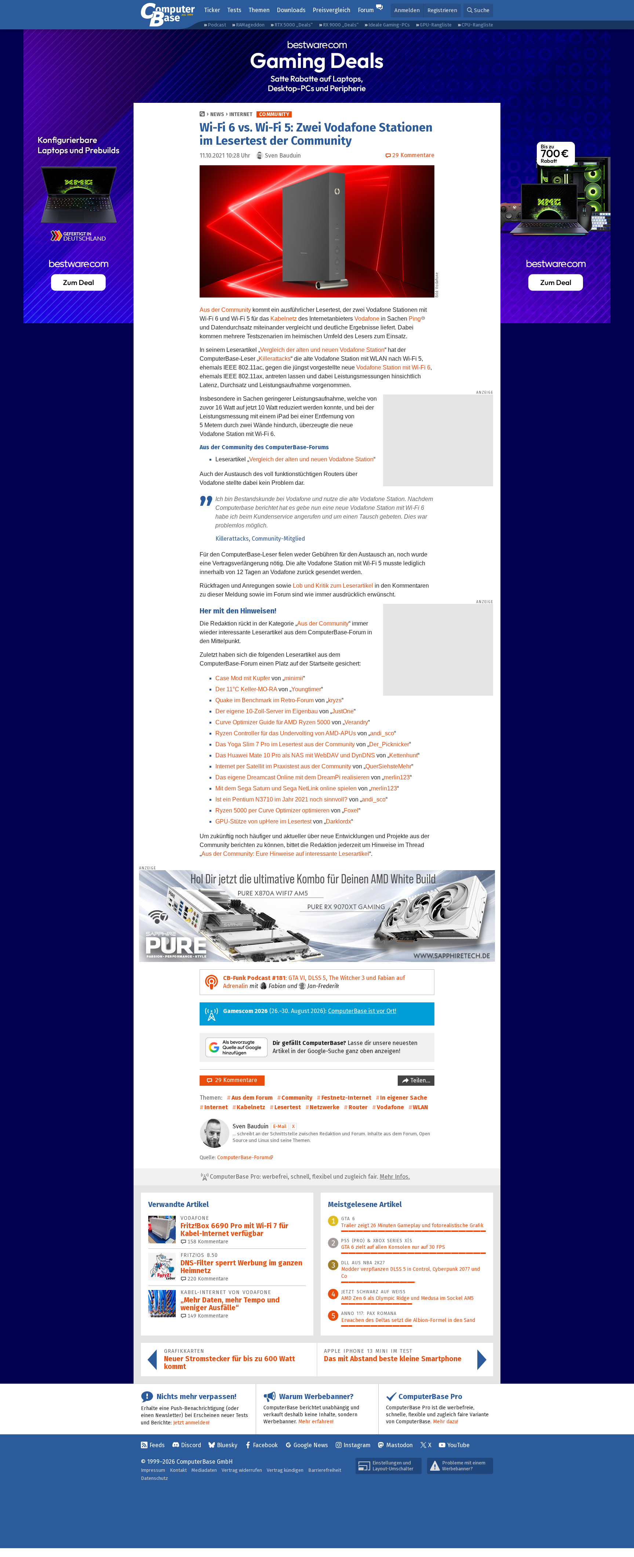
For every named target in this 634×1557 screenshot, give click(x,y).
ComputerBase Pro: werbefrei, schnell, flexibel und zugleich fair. (309, 1176)
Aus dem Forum (252, 1097)
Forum (366, 10)
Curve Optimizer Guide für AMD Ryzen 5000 (272, 722)
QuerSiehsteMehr (388, 766)
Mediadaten (204, 1470)
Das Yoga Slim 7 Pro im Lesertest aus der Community (285, 744)
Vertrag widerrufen (242, 1470)
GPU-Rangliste (436, 25)
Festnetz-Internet (346, 1097)
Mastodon (399, 1445)
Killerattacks (275, 359)
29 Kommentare (234, 1080)
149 (207, 1316)
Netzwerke (324, 1107)
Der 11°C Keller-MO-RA (246, 689)
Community (274, 114)
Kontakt (178, 1470)
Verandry (356, 722)
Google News (311, 1445)
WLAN (420, 1107)
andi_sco (382, 733)
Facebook (265, 1445)
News (217, 114)
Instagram (357, 1445)
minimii (293, 678)
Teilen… (419, 1080)
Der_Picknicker (389, 744)
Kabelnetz (283, 319)
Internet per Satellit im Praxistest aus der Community (283, 766)
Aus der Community (225, 310)
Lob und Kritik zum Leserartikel (333, 586)
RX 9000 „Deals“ (340, 25)
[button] (478, 10)
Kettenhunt (403, 755)
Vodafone (366, 319)
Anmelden (407, 10)
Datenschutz (154, 1478)
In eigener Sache (403, 1097)
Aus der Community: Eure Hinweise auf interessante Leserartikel (285, 854)
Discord (191, 1445)
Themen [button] (259, 10)
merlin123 (397, 777)
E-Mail (280, 1126)
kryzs (335, 700)
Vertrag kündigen (285, 1470)
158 (207, 1242)
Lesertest (287, 1107)
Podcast (217, 25)
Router (358, 1107)
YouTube (458, 1445)
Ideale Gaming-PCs (389, 25)
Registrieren (442, 10)
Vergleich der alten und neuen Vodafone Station (322, 350)
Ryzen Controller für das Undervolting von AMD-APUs (285, 733)
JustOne (343, 711)
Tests (234, 10)
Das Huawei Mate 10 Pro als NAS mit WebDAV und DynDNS (295, 755)
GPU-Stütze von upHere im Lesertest (263, 821)
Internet (240, 114)
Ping (415, 319)
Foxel (351, 810)
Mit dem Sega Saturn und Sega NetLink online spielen (286, 788)
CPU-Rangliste (477, 25)
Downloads (291, 10)
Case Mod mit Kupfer (242, 678)
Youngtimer (306, 689)
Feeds (157, 1445)
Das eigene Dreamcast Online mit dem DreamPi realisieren (292, 777)
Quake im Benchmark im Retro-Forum (264, 700)
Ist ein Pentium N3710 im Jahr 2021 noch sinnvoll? (281, 799)
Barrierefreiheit (324, 1470)
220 (207, 1279)
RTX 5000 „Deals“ (293, 25)
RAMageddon (250, 25)
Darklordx (338, 821)
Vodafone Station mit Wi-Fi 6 (393, 367)
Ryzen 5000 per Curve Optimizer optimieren (272, 810)
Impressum (153, 1470)
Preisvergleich (331, 10)
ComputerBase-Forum (243, 1157)
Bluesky (227, 1445)
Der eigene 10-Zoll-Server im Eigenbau (266, 711)
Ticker (212, 10)
